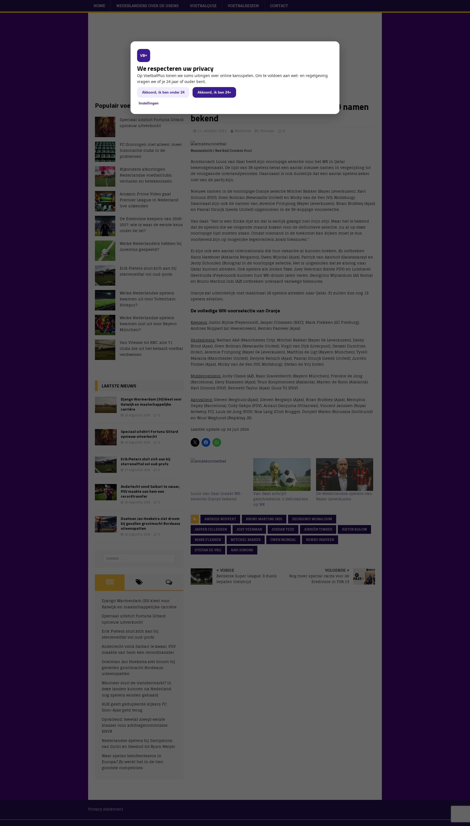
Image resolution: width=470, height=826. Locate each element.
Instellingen (149, 103)
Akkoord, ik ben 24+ (214, 92)
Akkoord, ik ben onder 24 (163, 92)
